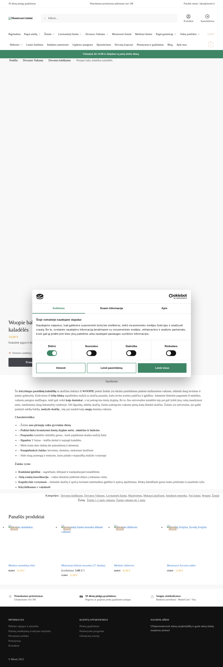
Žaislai (215, 495)
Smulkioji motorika (176, 495)
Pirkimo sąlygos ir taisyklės (23, 626)
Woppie (206, 495)
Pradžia (13, 60)
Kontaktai (188, 21)
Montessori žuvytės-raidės (181, 565)
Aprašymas (111, 381)
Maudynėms (135, 495)
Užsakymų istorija (89, 635)
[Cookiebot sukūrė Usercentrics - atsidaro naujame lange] (171, 296)
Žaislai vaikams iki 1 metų (130, 500)
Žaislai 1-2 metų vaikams (101, 500)
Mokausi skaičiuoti (153, 495)
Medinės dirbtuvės (124, 565)
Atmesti (61, 367)
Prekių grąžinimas (89, 626)
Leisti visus (162, 367)
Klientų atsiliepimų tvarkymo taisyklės (29, 631)
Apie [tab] (164, 308)
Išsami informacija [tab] (111, 308)
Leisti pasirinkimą (111, 367)
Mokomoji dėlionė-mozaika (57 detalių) (83, 565)
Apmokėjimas (207, 21)
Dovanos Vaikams (33, 60)
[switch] (92, 353)
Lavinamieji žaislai (116, 495)
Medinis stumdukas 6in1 (21, 565)
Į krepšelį (32, 576)
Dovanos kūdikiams (59, 60)
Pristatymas (14, 640)
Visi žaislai (194, 495)
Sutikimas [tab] (59, 308)
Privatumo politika (18, 635)
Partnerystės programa (92, 631)
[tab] (111, 381)
